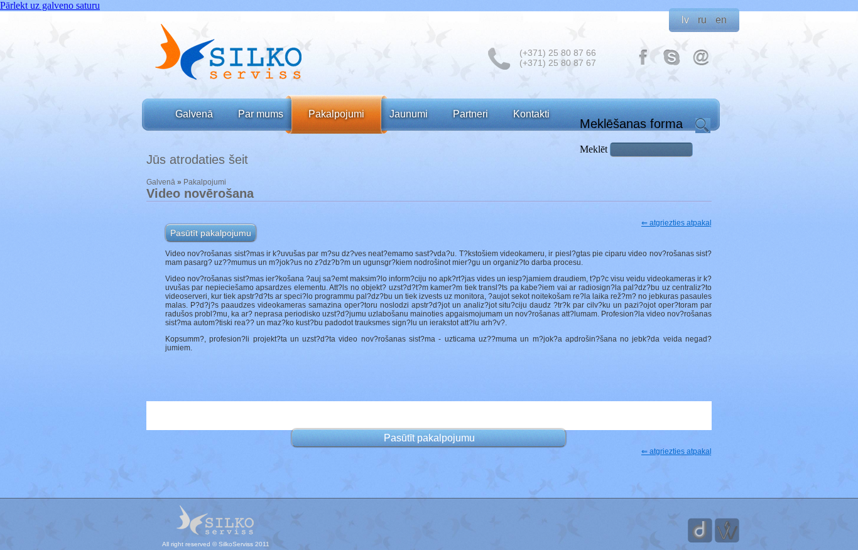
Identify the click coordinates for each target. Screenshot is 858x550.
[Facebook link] (643, 64)
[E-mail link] (701, 64)
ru (702, 19)
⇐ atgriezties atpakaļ (676, 222)
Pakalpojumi (336, 114)
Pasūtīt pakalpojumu (210, 233)
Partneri (470, 114)
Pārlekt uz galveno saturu (50, 5)
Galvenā (194, 114)
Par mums (260, 114)
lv (685, 19)
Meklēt (595, 149)
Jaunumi (408, 114)
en (721, 19)
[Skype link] (672, 64)
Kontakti (531, 114)
